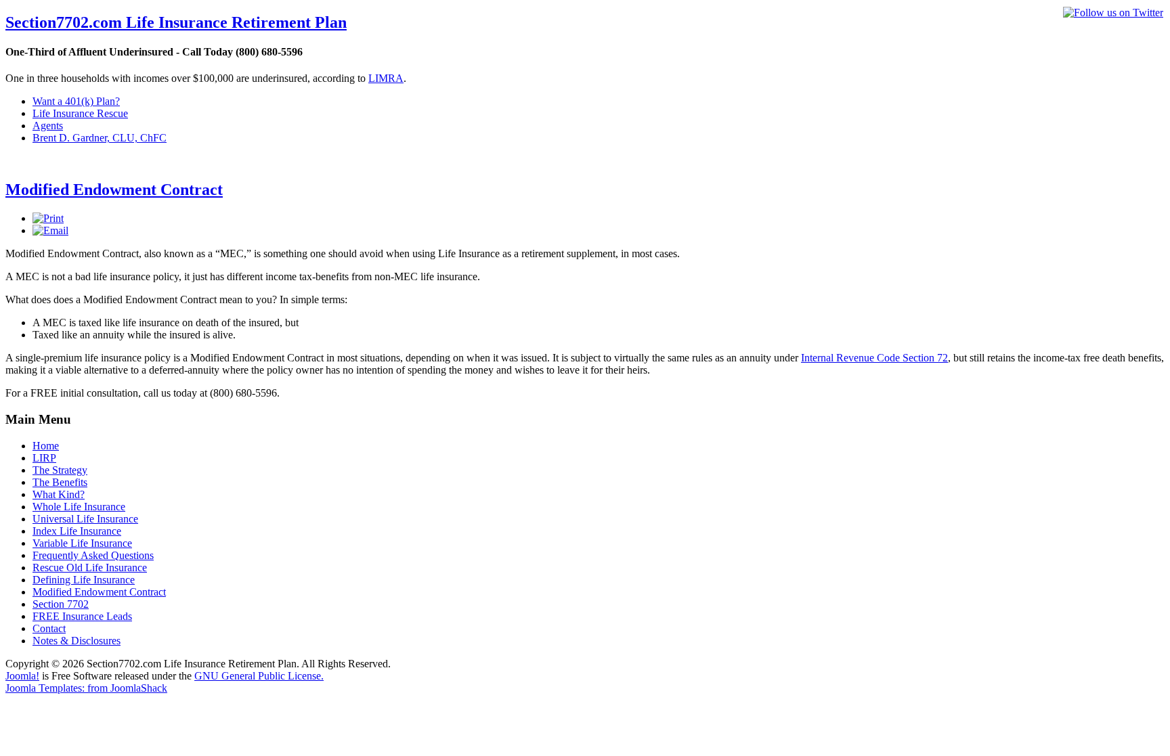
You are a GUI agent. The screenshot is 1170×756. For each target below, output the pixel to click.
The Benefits (59, 482)
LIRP (44, 458)
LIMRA (386, 78)
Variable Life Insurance (82, 543)
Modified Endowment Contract (114, 189)
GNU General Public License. (259, 676)
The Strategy (59, 470)
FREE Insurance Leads (82, 616)
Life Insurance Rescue (80, 113)
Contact (49, 628)
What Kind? (58, 494)
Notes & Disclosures (76, 640)
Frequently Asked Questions (93, 555)
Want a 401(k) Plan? (76, 101)
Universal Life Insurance (85, 519)
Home (45, 445)
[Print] (48, 218)
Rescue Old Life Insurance (89, 567)
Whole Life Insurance (78, 506)
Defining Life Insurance (83, 579)
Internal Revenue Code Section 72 (874, 357)
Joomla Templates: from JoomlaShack (86, 688)
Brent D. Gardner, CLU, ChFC (99, 137)
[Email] (50, 230)
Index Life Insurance (76, 531)
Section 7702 (60, 604)
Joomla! (22, 676)
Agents (47, 125)
